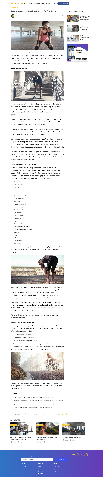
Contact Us (24, 468)
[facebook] (62, 414)
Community (40, 471)
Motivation (40, 470)
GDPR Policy (56, 470)
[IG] (83, 454)
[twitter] (66, 414)
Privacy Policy (57, 466)
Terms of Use (57, 468)
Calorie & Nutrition (42, 468)
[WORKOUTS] (21, 435)
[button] (48, 3)
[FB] (74, 454)
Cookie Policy (57, 471)
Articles (39, 466)
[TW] (78, 454)
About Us (24, 466)
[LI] (87, 454)
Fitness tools (41, 473)
